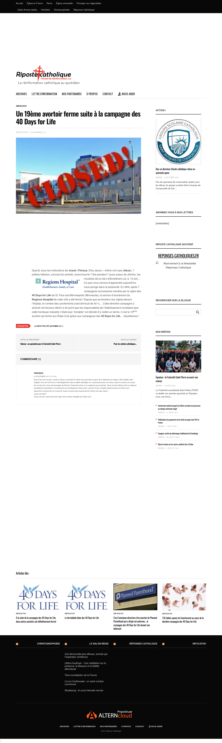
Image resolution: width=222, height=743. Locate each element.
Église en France (35, 3)
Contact (108, 94)
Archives (21, 94)
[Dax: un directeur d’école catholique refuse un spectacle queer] (178, 141)
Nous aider (128, 94)
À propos (92, 94)
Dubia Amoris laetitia (27, 9)
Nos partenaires (72, 94)
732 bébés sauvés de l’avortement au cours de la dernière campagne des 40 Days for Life (183, 619)
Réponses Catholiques (84, 9)
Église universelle (64, 3)
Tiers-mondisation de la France (81, 675)
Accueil (19, 3)
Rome (49, 3)
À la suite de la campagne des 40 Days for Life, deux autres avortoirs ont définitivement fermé (36, 619)
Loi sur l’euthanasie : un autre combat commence (84, 683)
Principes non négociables (89, 3)
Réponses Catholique (143, 643)
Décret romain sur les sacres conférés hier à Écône (175, 444)
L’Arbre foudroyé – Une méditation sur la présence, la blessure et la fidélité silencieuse (85, 665)
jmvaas (159, 177)
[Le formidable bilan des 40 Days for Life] (87, 596)
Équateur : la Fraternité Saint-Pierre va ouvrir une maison (177, 379)
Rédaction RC (22, 132)
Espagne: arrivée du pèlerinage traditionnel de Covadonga (178, 433)
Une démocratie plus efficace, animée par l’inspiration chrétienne (86, 655)
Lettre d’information (44, 94)
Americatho (21, 106)
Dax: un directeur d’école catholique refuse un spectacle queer (175, 170)
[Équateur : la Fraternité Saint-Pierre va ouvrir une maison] (178, 356)
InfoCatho (45, 9)
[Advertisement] (111, 37)
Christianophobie (62, 9)
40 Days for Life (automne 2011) (48, 326)
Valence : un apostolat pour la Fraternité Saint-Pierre (40, 343)
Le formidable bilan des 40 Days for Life (82, 618)
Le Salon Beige (99, 643)
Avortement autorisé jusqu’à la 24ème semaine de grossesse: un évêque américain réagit (179, 407)
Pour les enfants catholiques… (125, 343)
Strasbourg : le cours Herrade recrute (84, 690)
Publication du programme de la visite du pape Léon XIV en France (178, 421)
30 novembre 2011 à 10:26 (45, 376)
